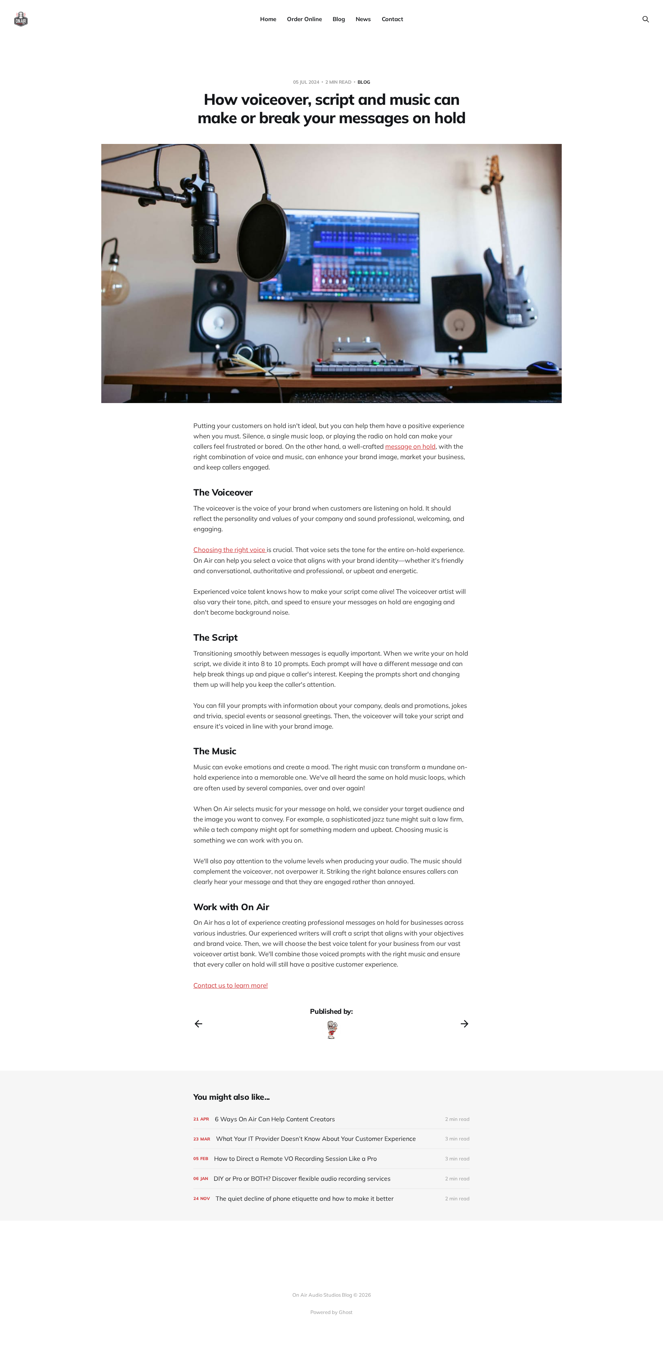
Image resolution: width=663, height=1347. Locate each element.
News (363, 19)
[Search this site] (645, 19)
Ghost (346, 1312)
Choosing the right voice (230, 549)
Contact (392, 19)
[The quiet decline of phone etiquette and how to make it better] (331, 1198)
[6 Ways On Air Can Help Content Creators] (331, 1119)
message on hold (410, 446)
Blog (339, 19)
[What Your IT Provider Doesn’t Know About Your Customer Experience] (331, 1139)
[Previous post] (198, 1024)
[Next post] (465, 1024)
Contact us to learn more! (230, 985)
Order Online (304, 19)
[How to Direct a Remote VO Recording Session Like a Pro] (331, 1159)
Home (268, 19)
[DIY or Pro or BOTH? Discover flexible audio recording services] (331, 1178)
